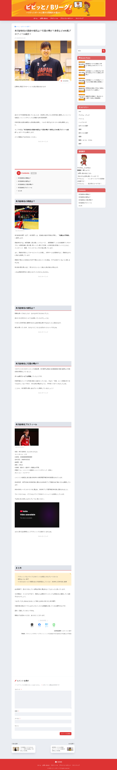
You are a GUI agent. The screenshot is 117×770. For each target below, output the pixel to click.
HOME (59, 762)
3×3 (80, 111)
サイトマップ (79, 18)
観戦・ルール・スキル (85, 140)
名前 (17, 711)
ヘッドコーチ (83, 122)
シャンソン (44, 633)
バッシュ (81, 118)
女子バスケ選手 (66, 631)
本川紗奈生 (58, 633)
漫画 (80, 129)
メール (18, 718)
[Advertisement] (43, 101)
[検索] (103, 51)
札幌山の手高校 (66, 633)
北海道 (51, 633)
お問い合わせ (44, 18)
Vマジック (30, 633)
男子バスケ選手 (83, 133)
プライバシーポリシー (66, 18)
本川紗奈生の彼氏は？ (24, 181)
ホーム (35, 18)
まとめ (20, 190)
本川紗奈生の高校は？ (24, 178)
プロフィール (54, 18)
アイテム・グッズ (84, 115)
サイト (17, 726)
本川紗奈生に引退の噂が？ (25, 184)
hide (33, 173)
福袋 (80, 136)
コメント (18, 689)
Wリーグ (37, 633)
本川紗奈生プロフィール (25, 187)
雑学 (80, 144)
